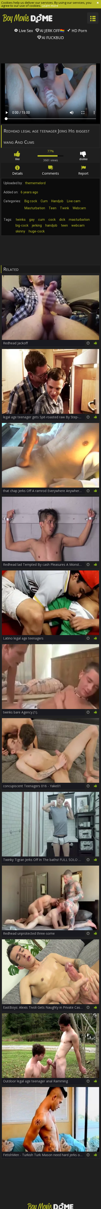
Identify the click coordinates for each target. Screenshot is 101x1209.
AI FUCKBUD (52, 37)
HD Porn (79, 30)
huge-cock (37, 231)
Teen (52, 208)
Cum (44, 201)
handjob (51, 225)
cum (41, 219)
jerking (37, 225)
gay (32, 219)
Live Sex (25, 30)
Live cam (73, 201)
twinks (21, 219)
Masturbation (34, 208)
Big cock (30, 201)
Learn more (50, 6)
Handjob (57, 201)
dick (62, 219)
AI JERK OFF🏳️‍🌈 (52, 30)
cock (52, 219)
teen (64, 225)
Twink (64, 208)
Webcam (79, 208)
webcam (78, 225)
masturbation (79, 219)
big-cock (22, 225)
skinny (20, 231)
